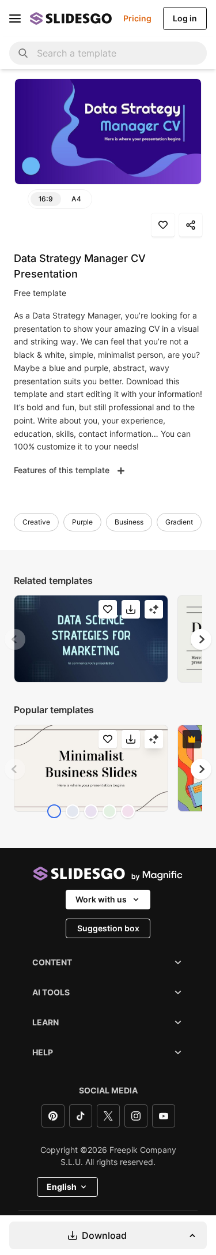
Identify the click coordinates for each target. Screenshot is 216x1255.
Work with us (101, 899)
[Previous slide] (15, 639)
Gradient (179, 522)
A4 (76, 198)
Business (129, 522)
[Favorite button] (163, 225)
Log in (185, 18)
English (62, 1187)
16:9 (46, 198)
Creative (36, 522)
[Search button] (23, 53)
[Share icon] (190, 225)
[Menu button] (15, 18)
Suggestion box (108, 928)
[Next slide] (201, 639)
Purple (82, 522)
